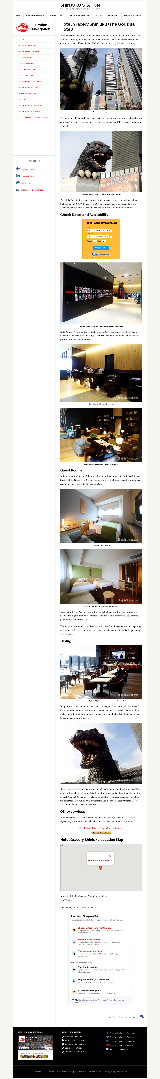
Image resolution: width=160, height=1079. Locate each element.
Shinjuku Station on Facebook (122, 1033)
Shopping (23, 99)
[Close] (110, 856)
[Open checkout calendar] (111, 237)
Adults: (99, 241)
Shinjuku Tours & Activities (32, 190)
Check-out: (90, 233)
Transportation (25, 57)
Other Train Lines (28, 69)
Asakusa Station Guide (74, 1037)
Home (21, 39)
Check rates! (101, 248)
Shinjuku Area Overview (29, 51)
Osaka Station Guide (73, 1048)
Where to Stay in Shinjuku (30, 93)
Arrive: (89, 227)
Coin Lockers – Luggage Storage (33, 117)
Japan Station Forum (119, 1049)
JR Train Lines (27, 63)
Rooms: (89, 241)
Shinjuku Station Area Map (30, 111)
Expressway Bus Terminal (32, 81)
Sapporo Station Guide (74, 1052)
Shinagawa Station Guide (75, 1044)
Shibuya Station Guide (74, 1040)
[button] (100, 868)
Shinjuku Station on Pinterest (122, 1045)
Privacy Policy (110, 1072)
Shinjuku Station (80, 5)
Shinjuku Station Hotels (29, 87)
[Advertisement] (34, 138)
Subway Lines (27, 75)
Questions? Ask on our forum (123, 1017)
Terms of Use (122, 1072)
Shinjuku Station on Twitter (121, 1037)
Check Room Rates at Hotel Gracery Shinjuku (101, 828)
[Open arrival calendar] (111, 231)
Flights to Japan (28, 169)
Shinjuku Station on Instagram (123, 1041)
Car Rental (25, 183)
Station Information (27, 45)
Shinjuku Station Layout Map (31, 105)
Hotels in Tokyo (28, 176)
